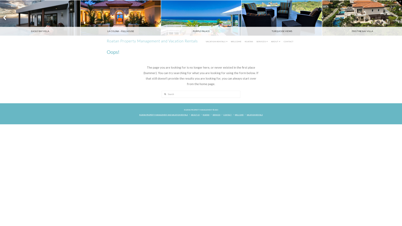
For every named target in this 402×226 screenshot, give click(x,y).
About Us (195, 115)
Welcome (236, 41)
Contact (288, 41)
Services (261, 39)
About (275, 39)
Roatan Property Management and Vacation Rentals (152, 41)
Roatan (249, 41)
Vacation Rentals (216, 39)
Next (395, 18)
